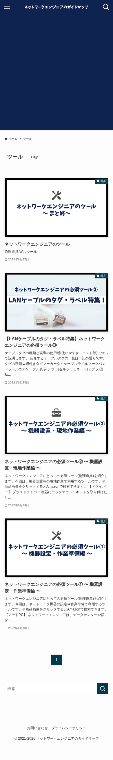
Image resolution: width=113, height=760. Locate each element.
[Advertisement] (56, 73)
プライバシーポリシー (68, 728)
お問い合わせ (37, 728)
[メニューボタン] (7, 7)
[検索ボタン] (106, 7)
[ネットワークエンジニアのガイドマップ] (56, 7)
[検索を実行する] (102, 688)
